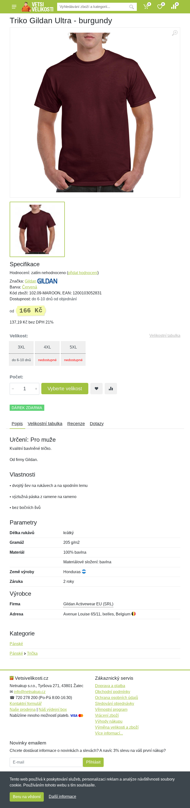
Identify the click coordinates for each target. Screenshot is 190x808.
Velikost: (19, 335)
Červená (29, 287)
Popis (17, 423)
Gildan (30, 281)
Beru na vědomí (27, 797)
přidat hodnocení (82, 273)
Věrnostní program (111, 709)
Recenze (76, 423)
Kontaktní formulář (26, 703)
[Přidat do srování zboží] (111, 388)
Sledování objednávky (114, 703)
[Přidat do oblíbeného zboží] (96, 388)
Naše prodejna (23, 709)
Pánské (16, 644)
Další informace (62, 796)
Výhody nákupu (108, 721)
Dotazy (97, 423)
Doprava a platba (110, 686)
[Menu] (14, 6)
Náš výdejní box (53, 709)
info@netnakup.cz (30, 692)
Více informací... (109, 733)
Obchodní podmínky (112, 692)
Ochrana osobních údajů (116, 698)
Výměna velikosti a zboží (117, 727)
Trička (32, 653)
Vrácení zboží (107, 715)
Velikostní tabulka (164, 335)
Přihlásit (93, 762)
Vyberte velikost (65, 388)
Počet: (16, 376)
